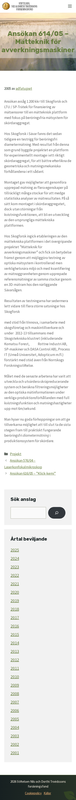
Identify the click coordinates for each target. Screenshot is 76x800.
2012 (15, 659)
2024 (15, 558)
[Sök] (56, 513)
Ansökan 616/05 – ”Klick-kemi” (33, 473)
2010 (15, 676)
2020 (15, 592)
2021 (15, 583)
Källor (47, 793)
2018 (15, 609)
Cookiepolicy (33, 793)
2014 (15, 642)
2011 (15, 668)
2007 (15, 702)
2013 (15, 651)
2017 (15, 617)
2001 (15, 752)
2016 (15, 625)
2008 (15, 693)
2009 (15, 685)
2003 (15, 735)
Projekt (15, 454)
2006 (15, 710)
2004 (15, 727)
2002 (15, 744)
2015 (15, 634)
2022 (15, 575)
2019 (15, 600)
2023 (15, 566)
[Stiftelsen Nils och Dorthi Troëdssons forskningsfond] (19, 6)
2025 (15, 549)
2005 (15, 718)
